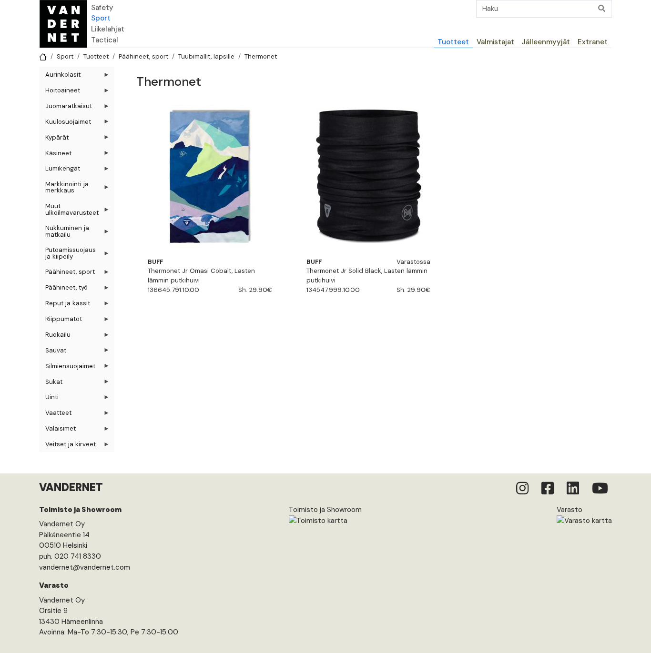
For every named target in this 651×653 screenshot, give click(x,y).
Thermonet (260, 56)
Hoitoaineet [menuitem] (59, 92)
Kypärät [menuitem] (54, 139)
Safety (102, 7)
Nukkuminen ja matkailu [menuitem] (64, 233)
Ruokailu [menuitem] (55, 336)
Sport (101, 18)
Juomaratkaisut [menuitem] (65, 108)
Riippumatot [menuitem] (60, 321)
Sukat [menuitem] (50, 384)
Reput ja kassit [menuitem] (64, 305)
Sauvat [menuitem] (52, 352)
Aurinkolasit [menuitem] (60, 76)
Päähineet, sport (143, 56)
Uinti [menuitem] (49, 399)
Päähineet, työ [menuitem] (63, 289)
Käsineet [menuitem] (55, 155)
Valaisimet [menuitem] (57, 430)
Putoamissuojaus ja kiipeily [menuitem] (67, 255)
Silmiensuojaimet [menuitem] (67, 368)
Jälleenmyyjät (546, 42)
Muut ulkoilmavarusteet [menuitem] (69, 211)
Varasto (569, 509)
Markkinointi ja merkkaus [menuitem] (64, 189)
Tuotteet (453, 42)
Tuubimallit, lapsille (206, 56)
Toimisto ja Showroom (325, 509)
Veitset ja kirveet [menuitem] (67, 446)
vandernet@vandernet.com (84, 567)
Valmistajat (495, 42)
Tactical (104, 40)
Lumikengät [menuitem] (59, 170)
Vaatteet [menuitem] (55, 415)
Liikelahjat (107, 29)
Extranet (593, 42)
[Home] (63, 24)
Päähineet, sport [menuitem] (67, 274)
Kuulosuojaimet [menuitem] (65, 124)
